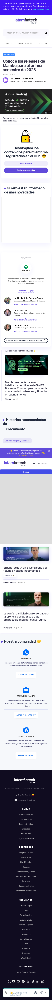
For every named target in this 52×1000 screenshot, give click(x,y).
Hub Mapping (26, 862)
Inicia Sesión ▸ (26, 163)
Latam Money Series (26, 872)
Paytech (26, 948)
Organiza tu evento (26, 838)
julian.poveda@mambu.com (26, 304)
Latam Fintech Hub (23, 78)
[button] (9, 43)
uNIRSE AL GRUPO (26, 756)
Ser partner (26, 833)
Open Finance (26, 939)
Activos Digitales (26, 925)
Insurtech (26, 929)
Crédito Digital (26, 905)
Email (9, 493)
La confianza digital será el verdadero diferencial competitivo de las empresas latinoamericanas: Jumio (25, 616)
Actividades (26, 857)
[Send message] (41, 992)
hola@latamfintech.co (26, 800)
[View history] (35, 992)
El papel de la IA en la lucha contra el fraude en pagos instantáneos (25, 569)
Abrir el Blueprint (26, 715)
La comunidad (26, 819)
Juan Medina (20, 310)
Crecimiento (9, 54)
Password (11, 505)
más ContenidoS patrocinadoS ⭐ (20, 351)
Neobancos (26, 934)
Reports (26, 867)
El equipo (26, 829)
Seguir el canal (26, 675)
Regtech (26, 953)
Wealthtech (26, 958)
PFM (26, 944)
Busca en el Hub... (26, 886)
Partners (26, 881)
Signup (26, 472)
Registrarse (23, 43)
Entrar (40, 43)
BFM (26, 910)
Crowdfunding (26, 915)
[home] (26, 21)
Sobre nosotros (26, 814)
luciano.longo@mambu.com (26, 331)
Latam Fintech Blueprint (26, 972)
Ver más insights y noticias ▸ (17, 441)
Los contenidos (26, 824)
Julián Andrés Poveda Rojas (28, 298)
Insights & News (26, 852)
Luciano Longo (21, 325)
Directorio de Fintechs (26, 891)
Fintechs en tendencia (26, 876)
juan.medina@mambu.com (25, 319)
